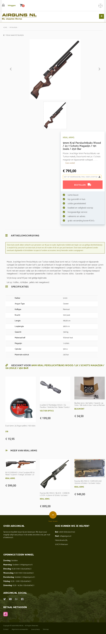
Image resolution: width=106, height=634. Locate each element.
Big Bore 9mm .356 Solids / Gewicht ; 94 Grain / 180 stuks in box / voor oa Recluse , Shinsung (89, 405)
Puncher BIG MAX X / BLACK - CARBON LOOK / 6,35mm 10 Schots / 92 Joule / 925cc (54, 495)
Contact (6, 629)
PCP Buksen (13, 27)
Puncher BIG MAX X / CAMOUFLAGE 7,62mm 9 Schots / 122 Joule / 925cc (88, 482)
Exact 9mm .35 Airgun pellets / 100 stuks (20, 425)
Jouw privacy (35, 629)
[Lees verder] (70, 163)
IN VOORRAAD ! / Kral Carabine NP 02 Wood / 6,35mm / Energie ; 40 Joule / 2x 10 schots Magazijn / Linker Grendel (20, 475)
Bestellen (80, 185)
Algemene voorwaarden (20, 629)
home (5, 27)
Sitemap (46, 629)
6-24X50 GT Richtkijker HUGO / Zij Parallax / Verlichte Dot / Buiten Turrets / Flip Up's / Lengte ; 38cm (55, 407)
